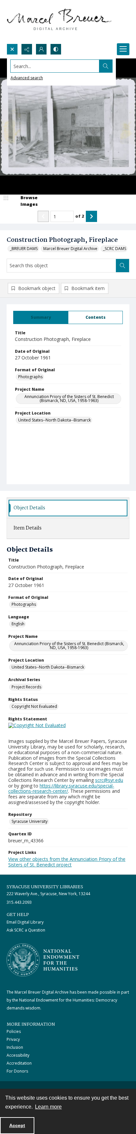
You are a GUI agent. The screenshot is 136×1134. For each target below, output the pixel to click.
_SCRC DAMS (114, 248)
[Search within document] (122, 265)
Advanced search (27, 78)
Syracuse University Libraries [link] (45, 887)
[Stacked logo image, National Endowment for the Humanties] (43, 959)
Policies (14, 1031)
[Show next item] (91, 216)
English (18, 624)
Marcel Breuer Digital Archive (70, 248)
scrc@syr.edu (109, 780)
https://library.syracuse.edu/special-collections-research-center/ (61, 788)
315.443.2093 (19, 902)
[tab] (41, 317)
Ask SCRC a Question (26, 930)
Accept (17, 1125)
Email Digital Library (25, 922)
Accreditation (19, 1063)
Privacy (13, 1039)
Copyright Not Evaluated (34, 706)
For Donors (17, 1071)
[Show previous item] (43, 216)
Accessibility (18, 1055)
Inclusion (15, 1047)
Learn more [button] (48, 1107)
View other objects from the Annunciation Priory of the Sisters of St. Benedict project (66, 862)
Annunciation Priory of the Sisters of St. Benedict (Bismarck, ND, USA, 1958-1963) (69, 398)
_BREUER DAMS (24, 248)
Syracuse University (30, 821)
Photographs (30, 377)
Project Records (26, 687)
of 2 (79, 216)
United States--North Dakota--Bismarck (54, 420)
